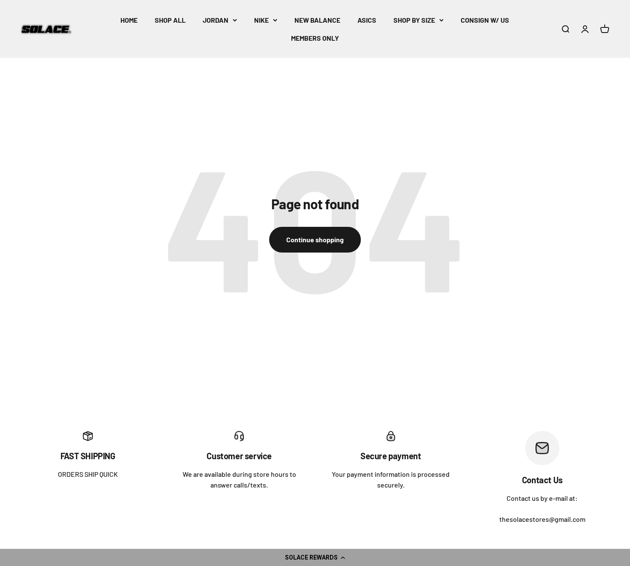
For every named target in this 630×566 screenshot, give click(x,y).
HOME (129, 20)
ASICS (366, 20)
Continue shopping (315, 239)
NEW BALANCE (317, 20)
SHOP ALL (170, 20)
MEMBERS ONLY (315, 38)
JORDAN (215, 20)
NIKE (261, 20)
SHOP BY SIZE (414, 20)
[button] (315, 557)
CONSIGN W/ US (485, 20)
